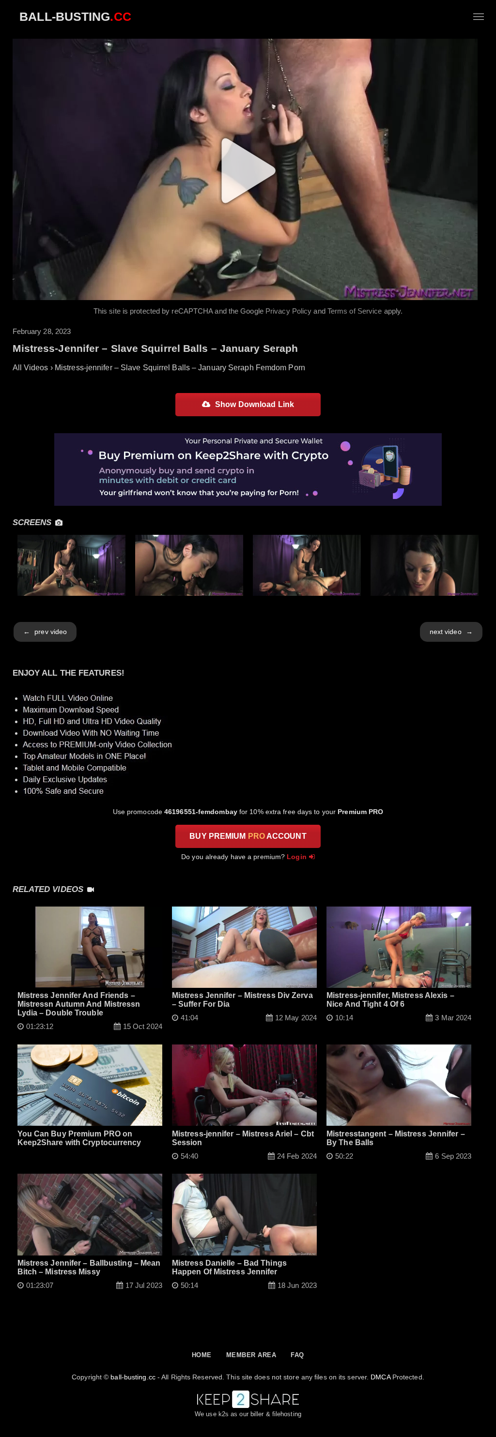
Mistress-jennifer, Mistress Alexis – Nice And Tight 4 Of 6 (390, 999)
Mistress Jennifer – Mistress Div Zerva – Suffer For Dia (242, 999)
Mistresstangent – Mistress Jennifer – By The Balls (395, 1138)
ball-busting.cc (132, 1377)
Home (202, 1355)
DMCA (380, 1377)
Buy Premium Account (247, 836)
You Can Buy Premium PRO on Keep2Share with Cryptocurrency (79, 1138)
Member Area (251, 1355)
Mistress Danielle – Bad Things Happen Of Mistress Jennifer (229, 1267)
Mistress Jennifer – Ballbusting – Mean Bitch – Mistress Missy (89, 1267)
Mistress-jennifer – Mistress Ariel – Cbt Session (243, 1138)
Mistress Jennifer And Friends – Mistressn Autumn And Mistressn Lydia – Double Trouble (78, 1004)
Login (297, 857)
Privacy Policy (288, 311)
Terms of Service (354, 311)
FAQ (297, 1355)
